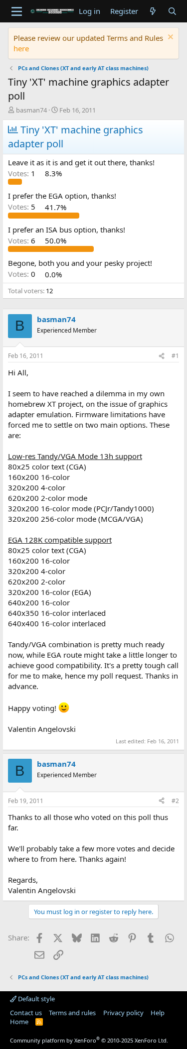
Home (19, 1021)
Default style (35, 998)
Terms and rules (72, 1012)
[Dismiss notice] (169, 38)
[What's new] (153, 11)
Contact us (26, 1012)
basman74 (31, 110)
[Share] (161, 356)
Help (158, 1012)
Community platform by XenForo (89, 1040)
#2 (175, 801)
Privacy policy (123, 1012)
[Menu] (16, 11)
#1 (175, 355)
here (21, 48)
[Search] (172, 11)
